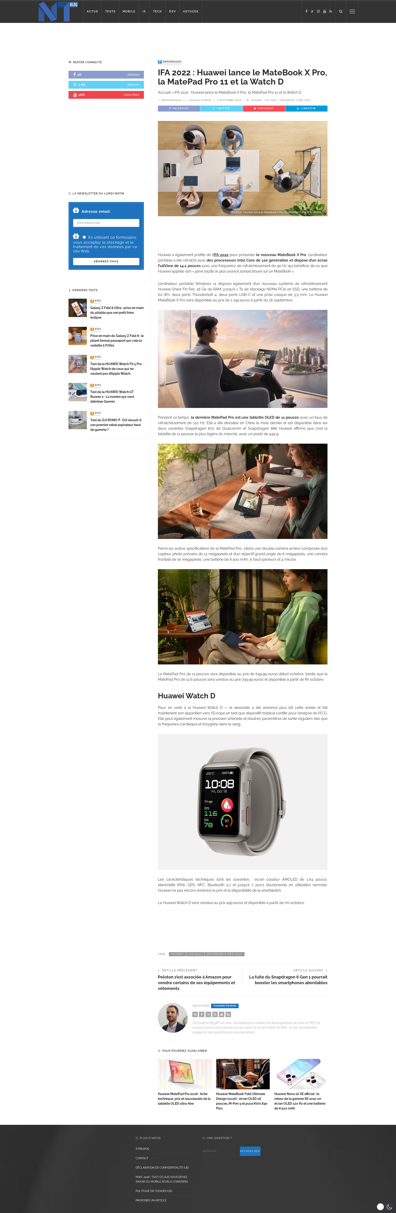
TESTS (110, 11)
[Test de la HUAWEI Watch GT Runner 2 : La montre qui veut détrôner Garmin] (78, 392)
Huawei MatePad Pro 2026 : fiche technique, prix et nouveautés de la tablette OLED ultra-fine (184, 1098)
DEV (172, 11)
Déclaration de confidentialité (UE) (162, 1167)
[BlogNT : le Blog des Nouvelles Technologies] (58, 11)
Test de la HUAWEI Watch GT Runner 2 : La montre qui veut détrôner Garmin (112, 396)
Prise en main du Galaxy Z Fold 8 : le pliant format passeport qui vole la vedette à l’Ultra (117, 340)
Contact (142, 1158)
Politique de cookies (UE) (154, 1191)
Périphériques (170, 61)
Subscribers (131, 94)
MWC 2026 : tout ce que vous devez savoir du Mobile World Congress (162, 1179)
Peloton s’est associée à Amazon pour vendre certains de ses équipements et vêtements (196, 983)
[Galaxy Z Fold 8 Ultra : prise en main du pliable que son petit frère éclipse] (78, 308)
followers (133, 74)
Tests (96, 301)
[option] (185, 1082)
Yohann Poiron (199, 100)
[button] (385, 1207)
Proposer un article (151, 1200)
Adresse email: (96, 211)
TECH (157, 11)
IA (144, 11)
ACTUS (92, 11)
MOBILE (129, 11)
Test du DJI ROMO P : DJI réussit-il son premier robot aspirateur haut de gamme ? (115, 425)
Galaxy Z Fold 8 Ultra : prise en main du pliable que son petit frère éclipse (117, 312)
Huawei (256, 100)
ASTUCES (190, 11)
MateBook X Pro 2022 (295, 100)
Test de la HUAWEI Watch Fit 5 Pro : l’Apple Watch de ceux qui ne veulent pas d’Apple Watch (116, 368)
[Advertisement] (88, 37)
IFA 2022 (271, 100)
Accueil (164, 92)
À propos (142, 1148)
